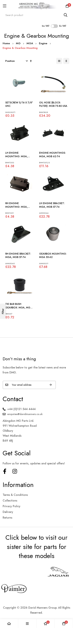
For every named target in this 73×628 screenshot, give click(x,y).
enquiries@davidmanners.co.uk (25, 414)
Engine (43, 43)
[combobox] (36, 15)
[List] (59, 61)
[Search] (65, 15)
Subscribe (50, 384)
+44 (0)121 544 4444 (21, 409)
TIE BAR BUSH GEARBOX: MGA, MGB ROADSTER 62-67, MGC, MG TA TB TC (19, 305)
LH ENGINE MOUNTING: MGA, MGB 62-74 (16, 154)
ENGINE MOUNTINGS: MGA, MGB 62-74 (52, 154)
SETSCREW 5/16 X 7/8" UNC (19, 104)
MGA (30, 43)
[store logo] (36, 6)
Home (7, 43)
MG (18, 43)
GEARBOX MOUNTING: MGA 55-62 (53, 255)
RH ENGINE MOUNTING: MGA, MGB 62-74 (16, 205)
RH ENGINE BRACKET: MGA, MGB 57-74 (18, 255)
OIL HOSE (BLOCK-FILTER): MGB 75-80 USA (53, 104)
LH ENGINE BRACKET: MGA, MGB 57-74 (52, 205)
